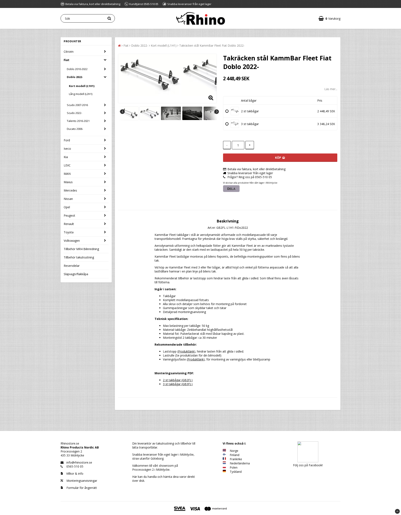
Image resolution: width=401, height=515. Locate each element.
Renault (69, 224)
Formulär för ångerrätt (81, 488)
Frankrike (236, 459)
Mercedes (70, 190)
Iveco (67, 149)
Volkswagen (72, 241)
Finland (234, 455)
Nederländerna (240, 463)
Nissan (68, 199)
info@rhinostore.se (79, 462)
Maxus (68, 182)
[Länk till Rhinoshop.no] (224, 451)
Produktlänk (186, 351)
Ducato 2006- (75, 129)
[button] (329, 18)
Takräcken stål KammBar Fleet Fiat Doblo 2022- (212, 45)
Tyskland (236, 472)
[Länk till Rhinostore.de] (224, 472)
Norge (234, 451)
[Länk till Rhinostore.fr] (224, 459)
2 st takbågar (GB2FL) (178, 380)
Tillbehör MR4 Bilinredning (81, 249)
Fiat (66, 60)
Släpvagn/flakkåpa (76, 274)
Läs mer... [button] (330, 89)
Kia (66, 157)
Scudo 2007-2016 (77, 105)
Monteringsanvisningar (81, 481)
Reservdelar (72, 266)
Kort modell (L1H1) (81, 86)
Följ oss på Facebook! (308, 465)
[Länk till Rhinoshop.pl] (224, 467)
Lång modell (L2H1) (80, 94)
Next (216, 111)
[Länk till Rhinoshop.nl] (224, 463)
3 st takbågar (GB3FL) (178, 384)
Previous (122, 111)
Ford (67, 140)
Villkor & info (74, 473)
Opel (67, 207)
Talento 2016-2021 (78, 121)
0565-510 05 (74, 466)
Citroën (69, 52)
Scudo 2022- (74, 113)
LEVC (67, 165)
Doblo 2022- (75, 77)
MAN (67, 174)
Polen (233, 467)
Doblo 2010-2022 (77, 69)
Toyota (69, 232)
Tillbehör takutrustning (79, 257)
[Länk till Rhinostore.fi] (224, 455)
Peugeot (69, 215)
